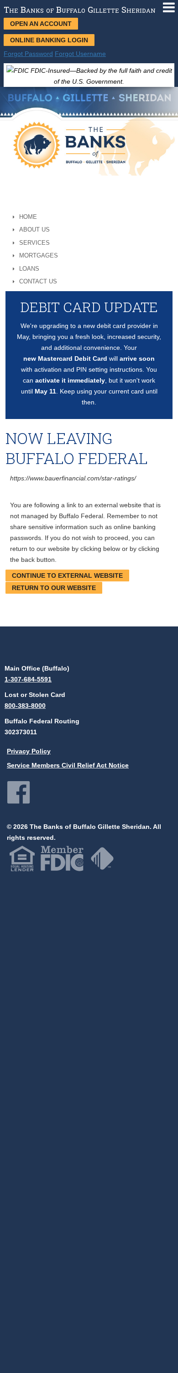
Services (34, 242)
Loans (29, 268)
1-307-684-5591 (28, 679)
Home (28, 216)
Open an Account (41, 23)
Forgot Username (80, 53)
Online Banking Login (49, 40)
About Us (34, 229)
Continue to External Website (67, 575)
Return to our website (54, 587)
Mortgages (38, 255)
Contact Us (38, 281)
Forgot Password (28, 53)
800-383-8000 (25, 705)
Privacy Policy (29, 751)
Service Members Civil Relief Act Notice (68, 765)
